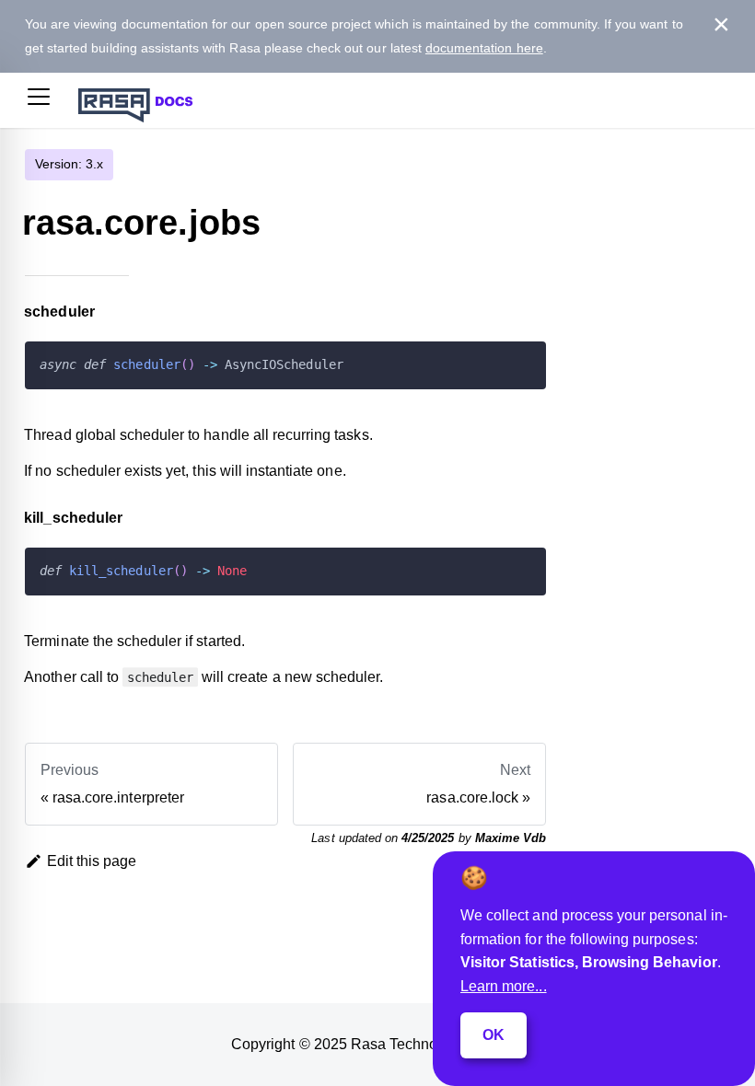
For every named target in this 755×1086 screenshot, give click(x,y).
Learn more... (503, 986)
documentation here (484, 47)
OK (493, 1035)
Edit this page (92, 861)
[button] (38, 100)
